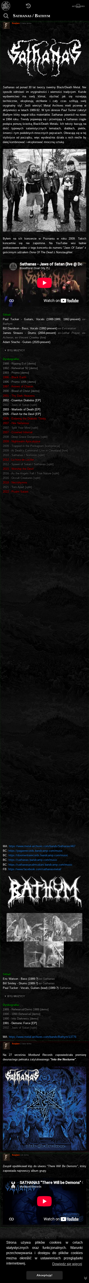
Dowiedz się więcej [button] (67, 1264)
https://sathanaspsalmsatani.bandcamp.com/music (40, 864)
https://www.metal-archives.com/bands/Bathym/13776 (42, 1036)
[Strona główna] (6, 6)
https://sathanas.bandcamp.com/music (32, 859)
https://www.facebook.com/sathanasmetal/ (34, 869)
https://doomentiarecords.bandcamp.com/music (38, 855)
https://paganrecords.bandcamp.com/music (35, 850)
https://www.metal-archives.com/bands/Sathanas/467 (42, 846)
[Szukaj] (6, 15)
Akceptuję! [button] (44, 1275)
